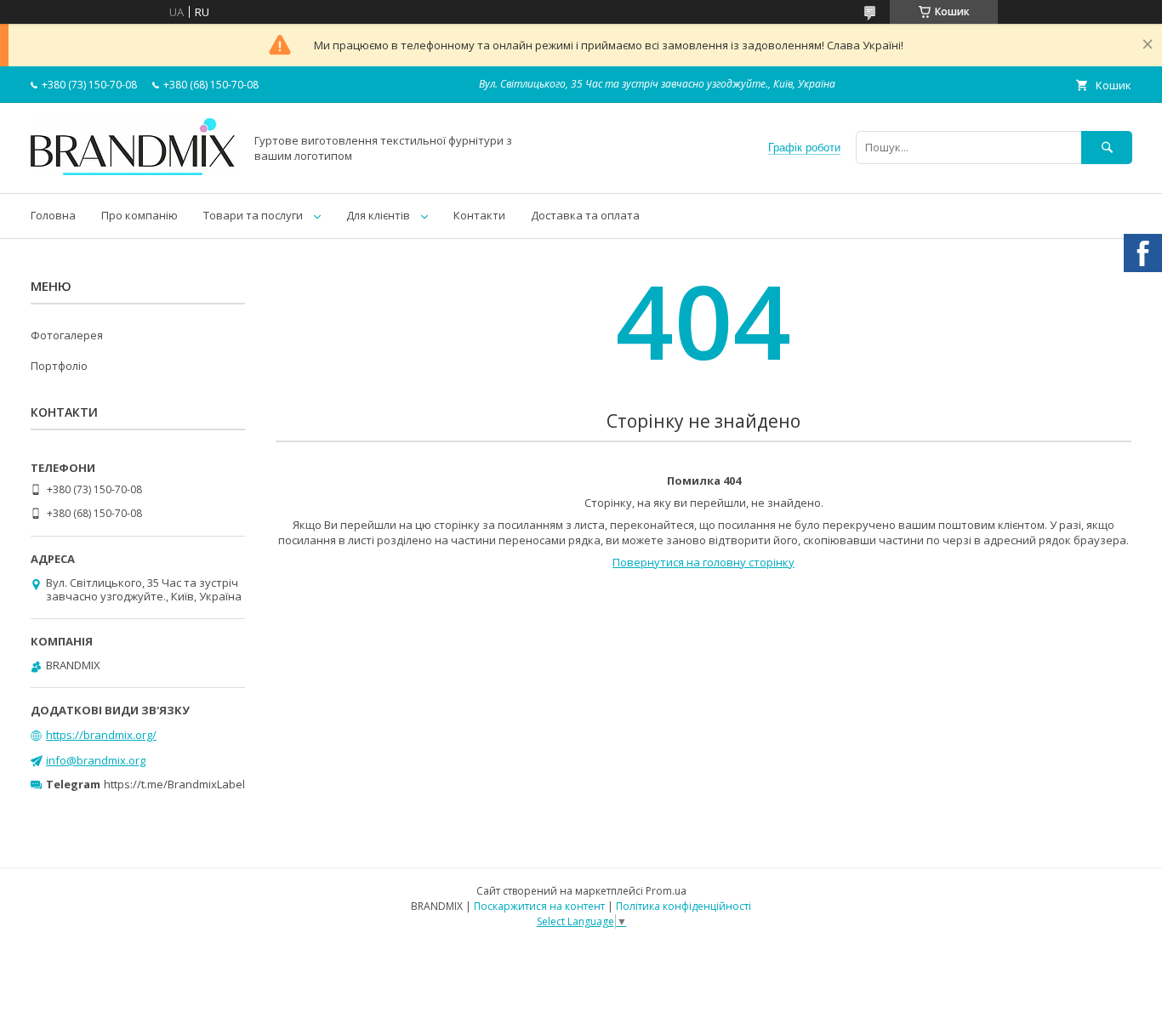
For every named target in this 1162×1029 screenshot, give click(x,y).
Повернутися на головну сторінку (703, 562)
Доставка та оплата (585, 215)
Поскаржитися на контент (539, 906)
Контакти (479, 215)
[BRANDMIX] (133, 171)
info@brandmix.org (95, 760)
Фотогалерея (67, 335)
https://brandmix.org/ (101, 735)
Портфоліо (59, 365)
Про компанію (139, 215)
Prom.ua (666, 891)
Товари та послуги (253, 215)
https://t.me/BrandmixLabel (174, 784)
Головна (53, 215)
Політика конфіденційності (683, 906)
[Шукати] (1106, 147)
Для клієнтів (378, 215)
